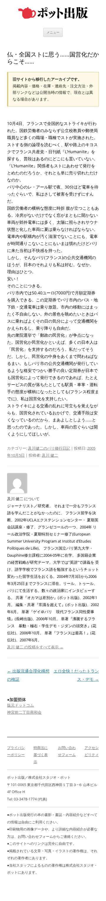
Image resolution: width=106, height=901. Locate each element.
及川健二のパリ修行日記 (49, 448)
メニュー (53, 32)
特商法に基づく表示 (41, 754)
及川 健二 (50, 455)
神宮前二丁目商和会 (24, 712)
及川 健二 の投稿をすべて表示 (35, 647)
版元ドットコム (20, 705)
